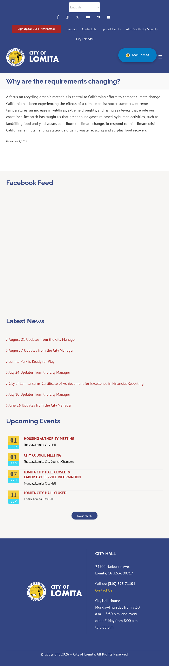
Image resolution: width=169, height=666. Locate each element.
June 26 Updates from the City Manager (40, 405)
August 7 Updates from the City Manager (41, 350)
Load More (84, 515)
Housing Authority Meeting (49, 438)
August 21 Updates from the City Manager (42, 339)
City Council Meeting (42, 455)
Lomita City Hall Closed (45, 492)
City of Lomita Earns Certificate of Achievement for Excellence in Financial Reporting (76, 383)
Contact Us (103, 590)
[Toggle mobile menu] (160, 57)
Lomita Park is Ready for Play (31, 361)
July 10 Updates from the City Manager (39, 394)
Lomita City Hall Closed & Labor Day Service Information (52, 474)
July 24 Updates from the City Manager (39, 372)
